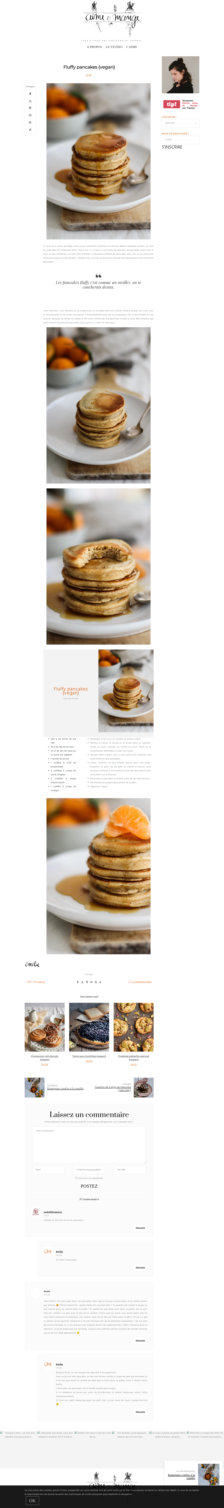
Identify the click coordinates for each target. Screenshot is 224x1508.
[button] (29, 1038)
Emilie (41, 982)
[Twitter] (30, 100)
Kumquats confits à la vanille (181, 1476)
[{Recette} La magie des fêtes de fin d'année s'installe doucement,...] (205, 1450)
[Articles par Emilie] (29, 981)
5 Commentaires (142, 982)
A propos (94, 46)
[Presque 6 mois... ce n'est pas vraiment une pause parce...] (18, 1450)
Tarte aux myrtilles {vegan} (45, 1056)
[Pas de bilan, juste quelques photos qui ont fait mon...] (130, 1450)
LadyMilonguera (53, 1212)
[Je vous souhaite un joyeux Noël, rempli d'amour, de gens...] (168, 1450)
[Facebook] (30, 93)
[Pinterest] (30, 108)
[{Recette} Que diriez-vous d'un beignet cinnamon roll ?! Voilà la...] (56, 1450)
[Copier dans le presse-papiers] (30, 129)
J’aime (131, 46)
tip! (172, 104)
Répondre (140, 1228)
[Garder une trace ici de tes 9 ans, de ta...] (93, 1450)
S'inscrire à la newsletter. (90, 1178)
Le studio (114, 46)
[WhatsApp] (30, 122)
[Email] (30, 115)
